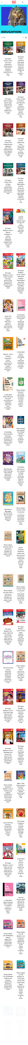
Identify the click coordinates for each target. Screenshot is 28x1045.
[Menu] (2, 2)
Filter (4, 37)
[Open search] (22, 2)
